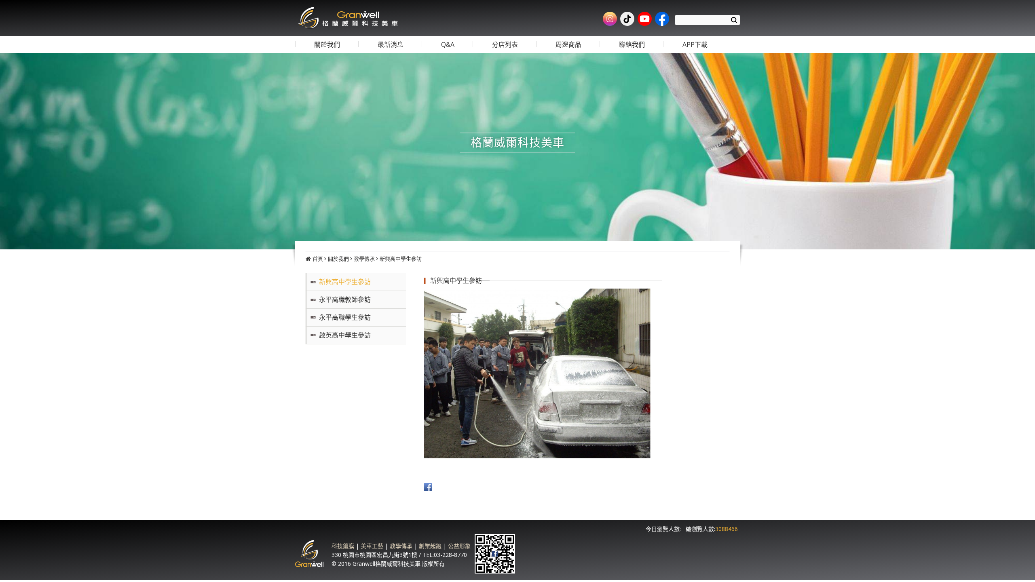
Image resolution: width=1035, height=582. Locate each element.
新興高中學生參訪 (401, 258)
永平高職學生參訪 (345, 317)
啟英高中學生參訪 (345, 335)
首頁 (318, 258)
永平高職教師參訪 (345, 299)
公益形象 (459, 546)
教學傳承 (364, 258)
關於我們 (338, 258)
